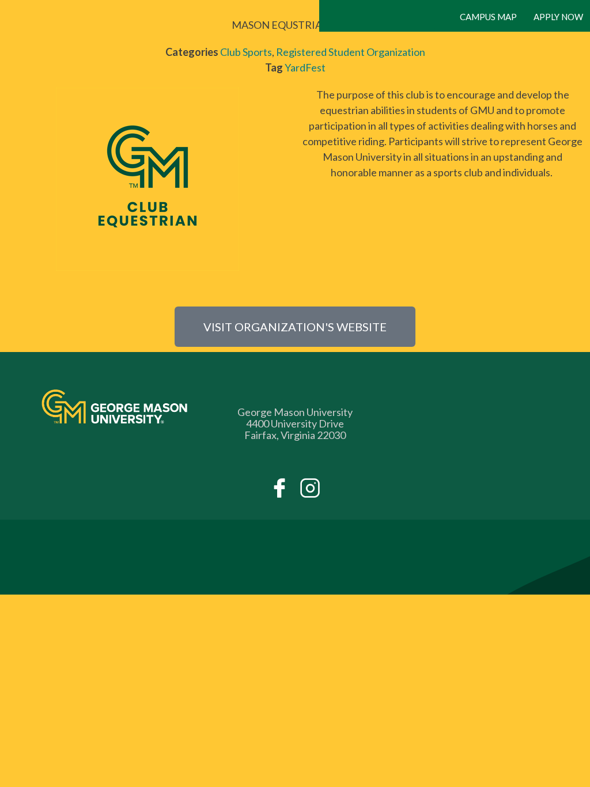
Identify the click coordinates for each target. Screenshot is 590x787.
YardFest (305, 67)
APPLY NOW (558, 17)
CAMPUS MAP (488, 17)
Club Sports (246, 52)
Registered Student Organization (350, 52)
